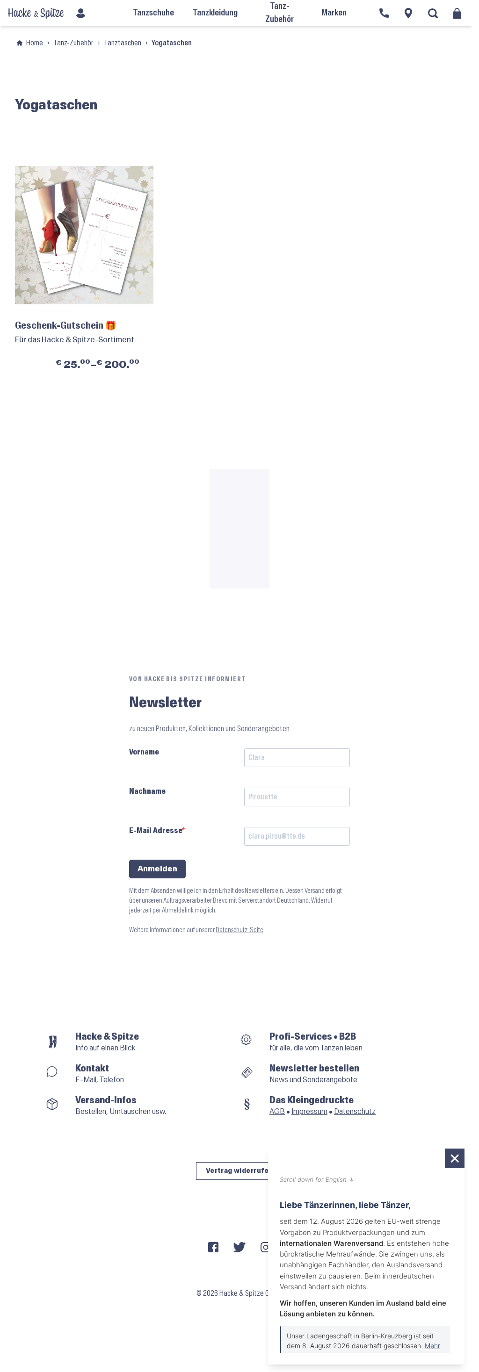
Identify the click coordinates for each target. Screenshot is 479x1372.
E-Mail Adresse (155, 830)
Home (34, 43)
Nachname (147, 791)
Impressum (309, 1111)
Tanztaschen (122, 43)
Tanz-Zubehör (73, 43)
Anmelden (157, 869)
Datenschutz (355, 1111)
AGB (277, 1111)
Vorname (144, 752)
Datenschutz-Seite (239, 930)
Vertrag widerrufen (240, 1170)
